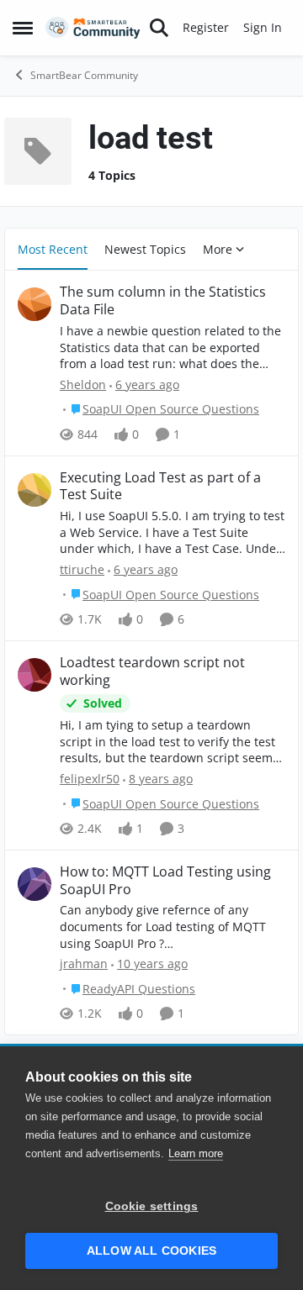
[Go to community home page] (93, 28)
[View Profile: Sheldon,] (34, 304)
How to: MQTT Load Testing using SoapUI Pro (165, 880)
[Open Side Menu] (22, 27)
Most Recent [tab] (53, 249)
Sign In (262, 27)
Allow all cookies (151, 1251)
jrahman (84, 963)
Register (206, 27)
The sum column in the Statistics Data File (163, 301)
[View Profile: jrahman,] (34, 884)
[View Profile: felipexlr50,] (34, 675)
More (217, 249)
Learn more (195, 1153)
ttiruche (82, 569)
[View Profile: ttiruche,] (34, 490)
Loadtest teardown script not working (152, 671)
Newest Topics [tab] (145, 249)
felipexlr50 (90, 779)
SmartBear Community (84, 75)
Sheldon (83, 384)
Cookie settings (152, 1206)
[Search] (159, 28)
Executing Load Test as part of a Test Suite (160, 486)
